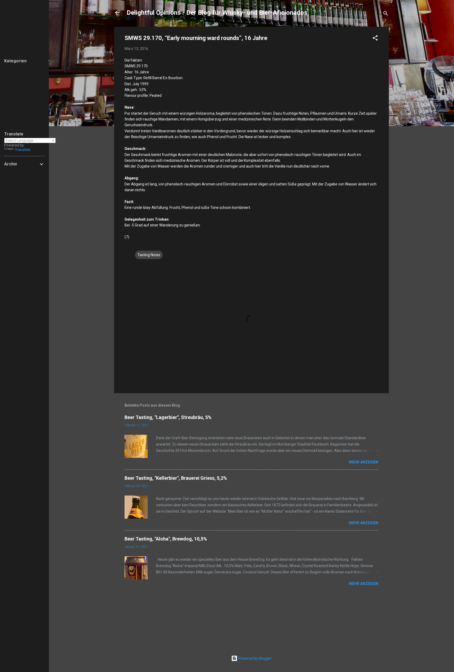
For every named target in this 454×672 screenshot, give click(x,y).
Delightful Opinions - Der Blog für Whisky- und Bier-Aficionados (217, 12)
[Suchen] (386, 14)
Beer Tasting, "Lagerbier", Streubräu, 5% (168, 417)
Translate (22, 150)
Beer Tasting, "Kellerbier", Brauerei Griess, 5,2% (176, 478)
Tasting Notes (148, 255)
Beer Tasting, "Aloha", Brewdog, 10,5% (166, 539)
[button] (375, 39)
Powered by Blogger (255, 658)
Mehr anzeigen (363, 462)
